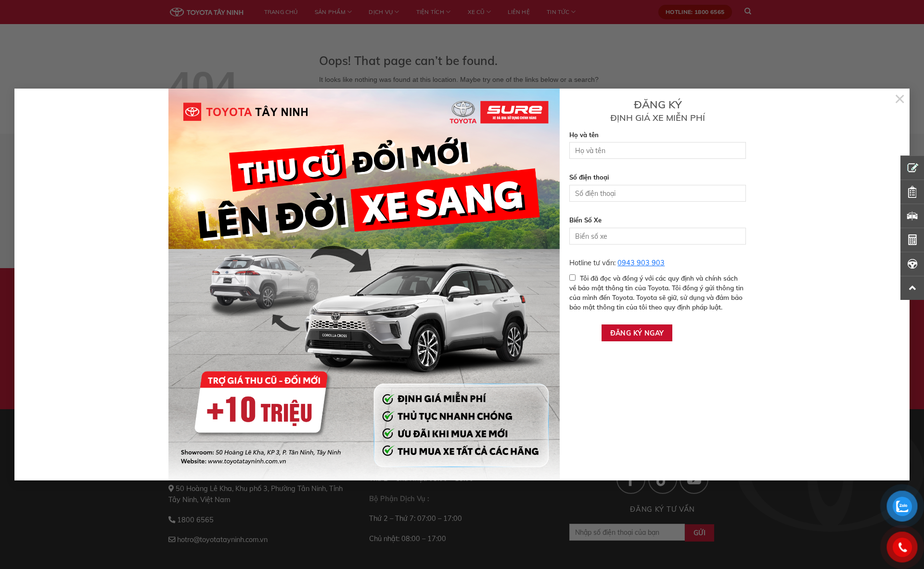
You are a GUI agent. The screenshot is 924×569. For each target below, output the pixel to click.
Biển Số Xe (585, 220)
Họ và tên (584, 135)
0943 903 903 (641, 263)
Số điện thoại (589, 177)
